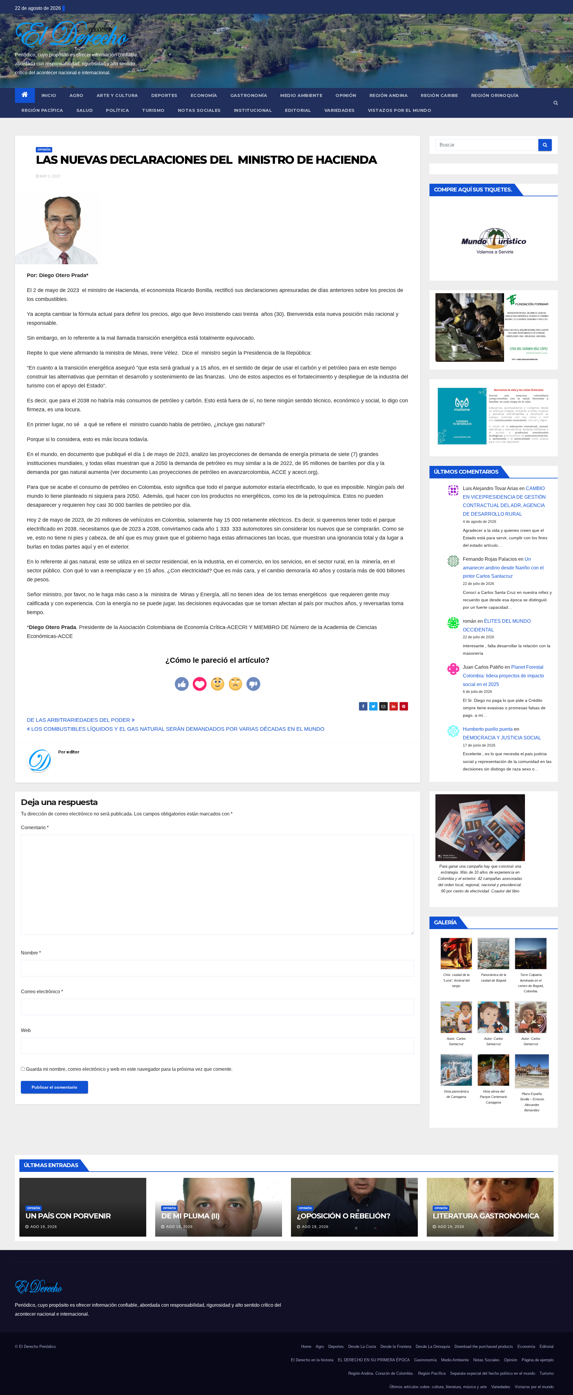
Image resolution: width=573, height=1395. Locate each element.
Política (117, 110)
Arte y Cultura (117, 95)
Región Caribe (439, 95)
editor (72, 752)
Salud (84, 110)
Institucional (253, 110)
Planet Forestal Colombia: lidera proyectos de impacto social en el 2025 (503, 676)
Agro (77, 95)
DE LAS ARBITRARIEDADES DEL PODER (79, 720)
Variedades (339, 110)
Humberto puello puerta (488, 729)
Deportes (164, 95)
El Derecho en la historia (312, 1360)
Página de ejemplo (538, 1360)
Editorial (298, 110)
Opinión (345, 95)
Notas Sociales (199, 110)
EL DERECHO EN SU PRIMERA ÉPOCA (374, 1360)
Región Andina (388, 95)
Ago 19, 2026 (43, 1227)
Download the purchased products (484, 1346)
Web (26, 1030)
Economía (204, 95)
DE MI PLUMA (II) (190, 1216)
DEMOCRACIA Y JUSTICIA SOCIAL (502, 737)
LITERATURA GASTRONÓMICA (486, 1216)
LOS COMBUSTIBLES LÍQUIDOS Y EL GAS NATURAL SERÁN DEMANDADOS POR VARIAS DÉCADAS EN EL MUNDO (177, 729)
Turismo (153, 110)
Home (306, 1346)
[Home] (25, 95)
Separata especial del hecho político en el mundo (492, 1373)
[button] (556, 102)
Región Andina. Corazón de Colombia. (381, 1373)
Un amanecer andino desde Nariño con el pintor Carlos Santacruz (503, 568)
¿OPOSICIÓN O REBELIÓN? (343, 1216)
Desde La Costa (362, 1346)
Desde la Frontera (396, 1346)
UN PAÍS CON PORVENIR (68, 1216)
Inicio (48, 95)
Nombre (31, 952)
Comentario (35, 827)
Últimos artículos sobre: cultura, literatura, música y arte (438, 1387)
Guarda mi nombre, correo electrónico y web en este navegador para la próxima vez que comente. (129, 1069)
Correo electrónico (42, 991)
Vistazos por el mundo (400, 110)
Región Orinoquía (495, 95)
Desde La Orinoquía (433, 1346)
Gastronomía (248, 95)
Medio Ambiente (301, 95)
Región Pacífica (42, 110)
